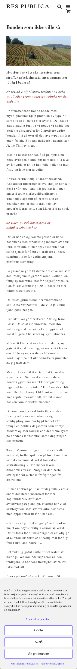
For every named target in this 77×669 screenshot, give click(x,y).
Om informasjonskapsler (24, 663)
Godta (38, 630)
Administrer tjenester (37, 619)
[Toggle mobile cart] (68, 11)
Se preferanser (38, 653)
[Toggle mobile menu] (68, 6)
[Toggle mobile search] (59, 6)
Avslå (39, 642)
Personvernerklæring (52, 663)
